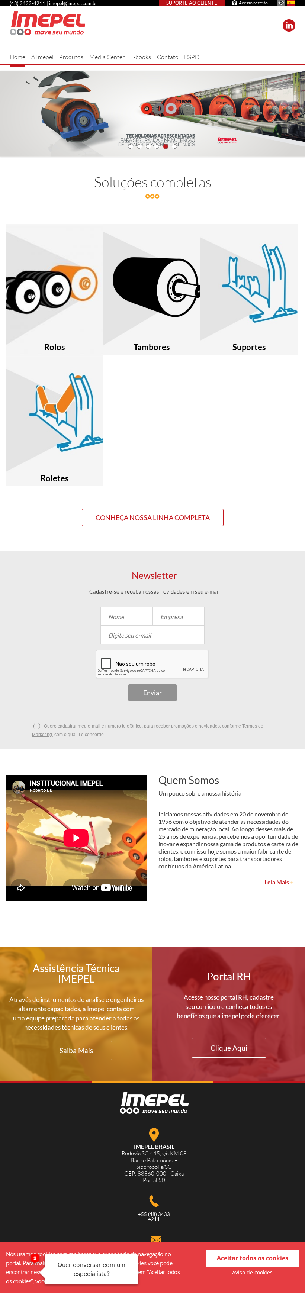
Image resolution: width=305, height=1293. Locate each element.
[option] (152, 114)
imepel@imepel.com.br (73, 3)
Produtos (71, 57)
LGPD (191, 57)
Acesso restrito (253, 3)
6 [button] (175, 146)
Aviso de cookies (252, 1272)
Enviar (152, 693)
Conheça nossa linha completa (153, 517)
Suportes (249, 347)
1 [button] (130, 146)
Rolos (54, 347)
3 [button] (148, 146)
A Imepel (42, 57)
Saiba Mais (76, 1050)
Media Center (107, 57)
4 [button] (157, 146)
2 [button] (139, 146)
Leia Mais (278, 882)
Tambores (152, 347)
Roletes (55, 478)
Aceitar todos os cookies (252, 1258)
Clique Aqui (229, 1048)
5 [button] (166, 146)
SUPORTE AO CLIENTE (191, 3)
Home (17, 57)
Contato (168, 57)
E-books (140, 57)
